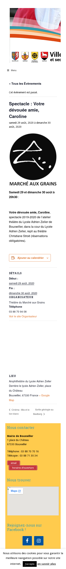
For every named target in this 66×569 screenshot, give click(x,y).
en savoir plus (46, 564)
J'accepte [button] (29, 564)
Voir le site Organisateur (23, 316)
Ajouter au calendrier (30, 258)
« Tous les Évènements (25, 83)
